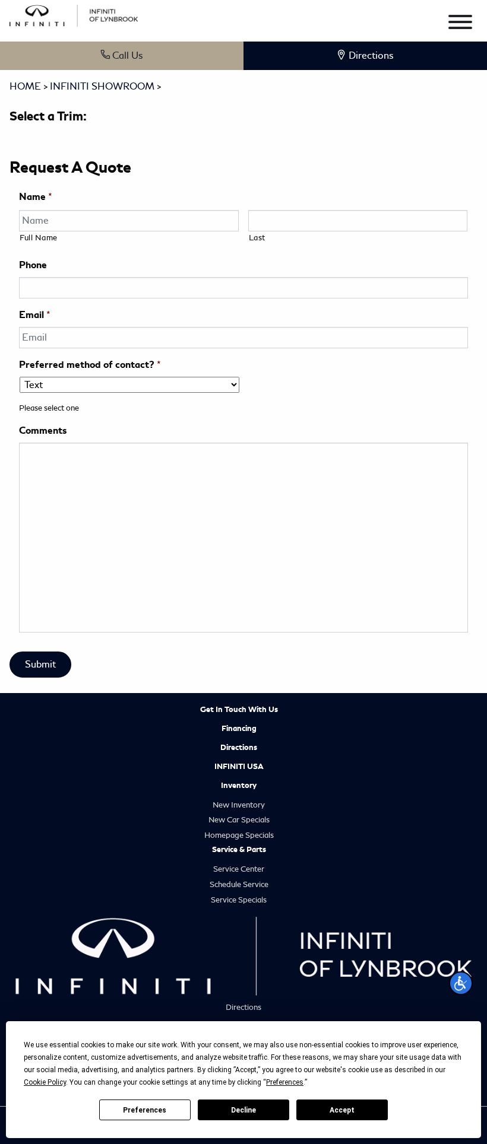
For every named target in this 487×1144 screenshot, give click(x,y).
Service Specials (239, 899)
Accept (342, 1110)
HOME (25, 86)
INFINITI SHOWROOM (102, 86)
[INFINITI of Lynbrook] (74, 14)
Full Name (39, 237)
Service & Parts (239, 849)
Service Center (238, 869)
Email (34, 315)
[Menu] (460, 24)
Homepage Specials (239, 835)
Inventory (239, 785)
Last (257, 237)
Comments (43, 431)
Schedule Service (239, 884)
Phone (33, 265)
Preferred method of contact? (90, 365)
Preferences (144, 1110)
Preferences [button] (284, 1082)
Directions (238, 747)
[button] (461, 983)
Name (35, 197)
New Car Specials (239, 819)
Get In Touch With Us (239, 709)
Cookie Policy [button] (45, 1082)
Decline (243, 1110)
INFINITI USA (239, 766)
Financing (239, 728)
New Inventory (239, 804)
